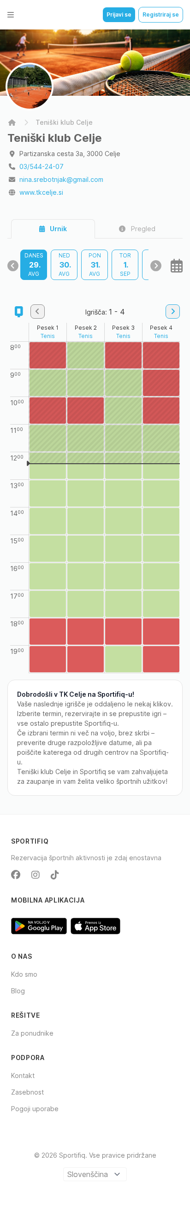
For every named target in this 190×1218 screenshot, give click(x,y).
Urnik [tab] (57, 229)
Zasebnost (27, 1092)
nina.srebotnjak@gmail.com (61, 179)
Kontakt (23, 1075)
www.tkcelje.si (41, 192)
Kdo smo (24, 974)
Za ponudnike (32, 1033)
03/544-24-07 (41, 166)
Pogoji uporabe (35, 1109)
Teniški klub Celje (64, 122)
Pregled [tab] (142, 229)
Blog (18, 991)
